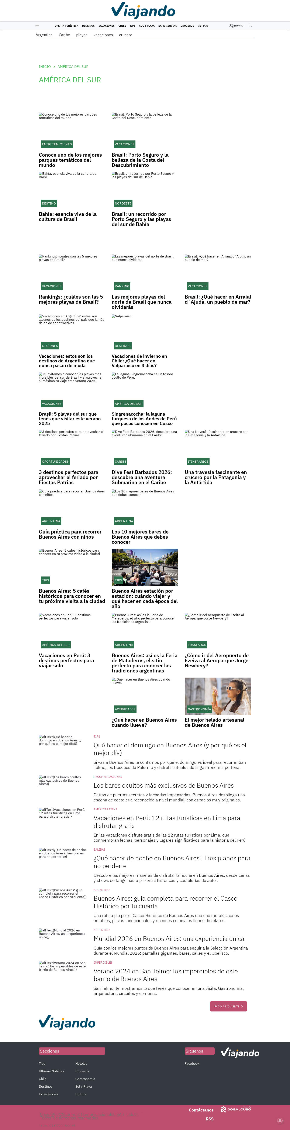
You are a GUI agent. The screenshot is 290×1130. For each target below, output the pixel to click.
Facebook (192, 1063)
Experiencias (167, 25)
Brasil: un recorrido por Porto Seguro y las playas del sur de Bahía (141, 218)
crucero (125, 34)
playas (81, 34)
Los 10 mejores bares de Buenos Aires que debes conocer (140, 536)
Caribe (64, 34)
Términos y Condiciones (57, 1125)
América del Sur (73, 66)
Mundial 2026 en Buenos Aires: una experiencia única (169, 938)
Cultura (81, 1094)
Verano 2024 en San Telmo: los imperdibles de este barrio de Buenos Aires (166, 975)
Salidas (100, 849)
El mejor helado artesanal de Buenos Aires (214, 722)
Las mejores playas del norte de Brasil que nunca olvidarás (142, 301)
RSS (210, 1119)
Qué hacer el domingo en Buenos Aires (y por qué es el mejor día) (170, 749)
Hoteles (81, 1063)
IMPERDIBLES (103, 962)
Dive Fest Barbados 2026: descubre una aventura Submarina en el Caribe (142, 477)
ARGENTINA (102, 890)
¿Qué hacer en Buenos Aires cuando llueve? (144, 722)
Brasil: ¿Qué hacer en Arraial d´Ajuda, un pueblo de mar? (218, 299)
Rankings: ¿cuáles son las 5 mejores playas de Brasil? (71, 299)
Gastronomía (85, 1079)
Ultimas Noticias (51, 1071)
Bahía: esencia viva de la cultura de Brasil (68, 216)
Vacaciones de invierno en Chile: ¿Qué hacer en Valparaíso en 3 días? (139, 360)
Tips (132, 25)
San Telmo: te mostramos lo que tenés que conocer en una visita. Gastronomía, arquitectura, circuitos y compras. (169, 990)
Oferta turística (66, 25)
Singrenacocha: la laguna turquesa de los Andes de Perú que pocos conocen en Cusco (144, 418)
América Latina (105, 809)
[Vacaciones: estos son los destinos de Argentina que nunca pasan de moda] (72, 333)
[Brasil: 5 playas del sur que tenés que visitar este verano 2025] (72, 390)
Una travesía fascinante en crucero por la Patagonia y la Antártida (216, 477)
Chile (122, 25)
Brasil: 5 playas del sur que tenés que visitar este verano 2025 (70, 418)
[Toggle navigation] (36, 26)
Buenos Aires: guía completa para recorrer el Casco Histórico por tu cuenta (166, 902)
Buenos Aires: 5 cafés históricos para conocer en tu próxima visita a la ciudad (72, 595)
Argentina (44, 34)
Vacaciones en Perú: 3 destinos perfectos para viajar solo (66, 660)
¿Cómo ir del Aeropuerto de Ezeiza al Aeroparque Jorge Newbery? (217, 660)
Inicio (45, 66)
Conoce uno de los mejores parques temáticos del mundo (70, 159)
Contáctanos (201, 1110)
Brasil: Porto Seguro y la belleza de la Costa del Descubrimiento (140, 159)
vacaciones (103, 34)
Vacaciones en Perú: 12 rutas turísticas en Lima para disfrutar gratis (167, 822)
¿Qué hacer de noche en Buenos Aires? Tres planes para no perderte (172, 862)
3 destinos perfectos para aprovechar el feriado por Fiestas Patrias (68, 477)
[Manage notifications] (280, 1120)
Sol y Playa (147, 25)
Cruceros (187, 25)
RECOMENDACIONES (108, 777)
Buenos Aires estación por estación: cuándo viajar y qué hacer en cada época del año (145, 598)
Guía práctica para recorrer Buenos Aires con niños (70, 534)
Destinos (88, 25)
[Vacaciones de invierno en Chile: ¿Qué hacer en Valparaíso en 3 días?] (145, 333)
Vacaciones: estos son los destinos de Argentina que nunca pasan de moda (67, 360)
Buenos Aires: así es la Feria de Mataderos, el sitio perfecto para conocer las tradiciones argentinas (144, 663)
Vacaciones (107, 25)
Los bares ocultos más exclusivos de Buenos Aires (164, 785)
